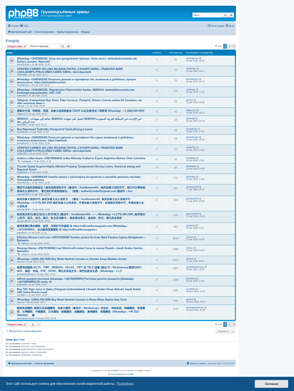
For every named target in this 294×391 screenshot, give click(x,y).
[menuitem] (24, 25)
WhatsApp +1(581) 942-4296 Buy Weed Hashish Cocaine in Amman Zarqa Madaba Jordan (72, 258)
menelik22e (22, 132)
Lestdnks (21, 295)
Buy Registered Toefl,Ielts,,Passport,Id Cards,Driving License (55, 129)
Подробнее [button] (125, 383)
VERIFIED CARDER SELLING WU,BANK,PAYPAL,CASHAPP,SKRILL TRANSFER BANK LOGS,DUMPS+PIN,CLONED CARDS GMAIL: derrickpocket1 (70, 70)
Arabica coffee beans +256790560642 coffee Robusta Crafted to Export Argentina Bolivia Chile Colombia (81, 158)
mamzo (24, 243)
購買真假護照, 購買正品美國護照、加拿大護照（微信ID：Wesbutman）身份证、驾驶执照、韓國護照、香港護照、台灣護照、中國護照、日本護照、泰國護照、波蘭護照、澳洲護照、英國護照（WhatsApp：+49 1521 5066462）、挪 (81, 312)
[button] (234, 46)
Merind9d (21, 124)
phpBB (114, 370)
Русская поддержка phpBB (121, 374)
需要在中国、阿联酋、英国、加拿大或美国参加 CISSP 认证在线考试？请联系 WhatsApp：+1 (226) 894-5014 (80, 110)
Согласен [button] (271, 383)
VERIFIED (22, 74)
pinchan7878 (23, 194)
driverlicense (23, 64)
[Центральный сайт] (24, 13)
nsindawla (26, 161)
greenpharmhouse (26, 274)
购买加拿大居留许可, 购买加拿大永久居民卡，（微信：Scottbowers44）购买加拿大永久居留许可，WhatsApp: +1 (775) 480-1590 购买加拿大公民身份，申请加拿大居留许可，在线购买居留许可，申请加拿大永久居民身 (80, 203)
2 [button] (229, 46)
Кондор (12, 40)
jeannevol (21, 232)
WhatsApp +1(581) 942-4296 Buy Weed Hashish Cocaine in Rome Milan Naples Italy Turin (72, 299)
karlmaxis (21, 95)
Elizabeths (22, 172)
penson (20, 106)
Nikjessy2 (22, 114)
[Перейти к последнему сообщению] (200, 58)
